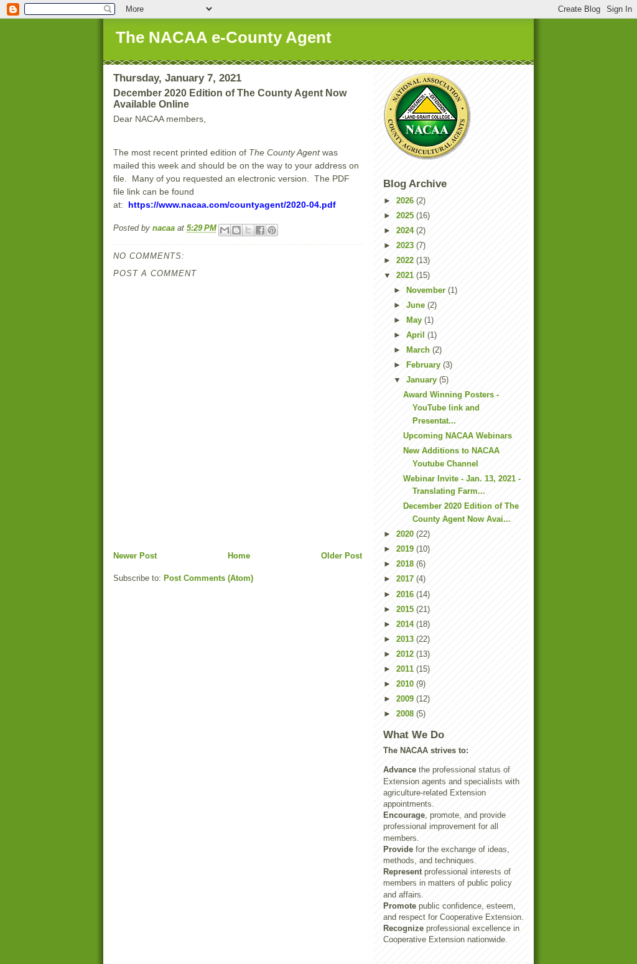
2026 (406, 200)
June (416, 305)
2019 (406, 549)
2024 (406, 230)
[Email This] (224, 230)
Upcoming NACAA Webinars (457, 435)
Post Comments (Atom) (208, 578)
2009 (406, 698)
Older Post (341, 555)
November (427, 290)
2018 (406, 563)
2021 (406, 275)
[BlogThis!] (236, 230)
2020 (406, 534)
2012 (406, 654)
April (416, 335)
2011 (406, 669)
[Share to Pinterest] (272, 230)
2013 (406, 639)
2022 (406, 260)
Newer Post (135, 555)
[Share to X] (248, 230)
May (415, 320)
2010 (406, 683)
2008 (406, 713)
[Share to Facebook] (260, 230)
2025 (406, 215)
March (419, 350)
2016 (406, 594)
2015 (406, 609)
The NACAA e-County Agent (224, 37)
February (424, 364)
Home (239, 555)
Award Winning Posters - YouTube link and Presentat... (451, 407)
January (422, 379)
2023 (406, 245)
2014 (406, 624)
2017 (406, 578)
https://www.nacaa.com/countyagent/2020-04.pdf (232, 205)
